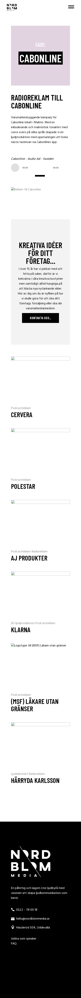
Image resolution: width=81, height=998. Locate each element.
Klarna (20, 629)
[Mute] (66, 168)
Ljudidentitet (20, 774)
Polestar (23, 486)
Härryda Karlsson (35, 780)
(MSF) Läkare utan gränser (35, 705)
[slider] (40, 175)
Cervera (21, 414)
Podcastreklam (21, 408)
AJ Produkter (29, 558)
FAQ (14, 943)
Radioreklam (40, 551)
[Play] (15, 168)
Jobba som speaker (23, 938)
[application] (40, 167)
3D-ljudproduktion (23, 623)
